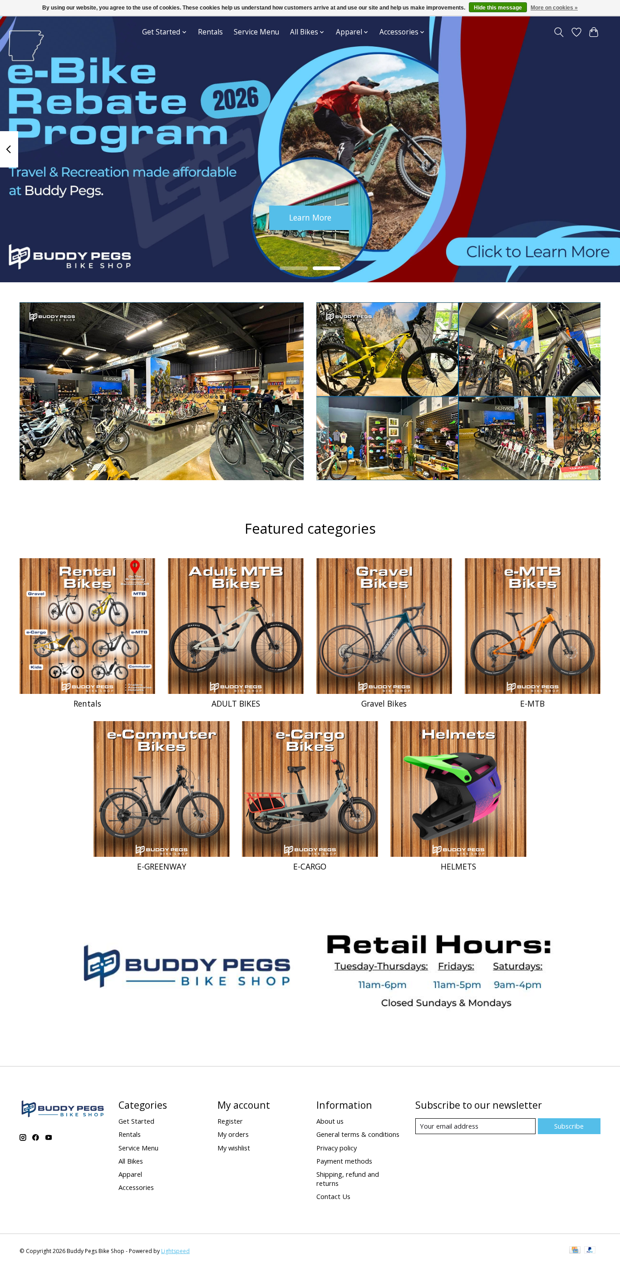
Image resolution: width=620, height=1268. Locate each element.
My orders (233, 1134)
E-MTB (532, 703)
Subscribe (569, 1125)
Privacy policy (336, 1147)
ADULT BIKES (236, 703)
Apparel (130, 1174)
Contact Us (333, 1196)
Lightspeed (175, 1251)
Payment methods (344, 1160)
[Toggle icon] (559, 32)
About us (330, 1120)
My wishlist (233, 1147)
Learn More (310, 217)
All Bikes (130, 1160)
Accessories (136, 1187)
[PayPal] (590, 1250)
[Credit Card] (575, 1250)
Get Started (136, 1120)
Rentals (210, 32)
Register (230, 1120)
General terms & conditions (357, 1134)
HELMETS (458, 866)
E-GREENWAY (161, 866)
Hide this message (498, 8)
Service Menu (256, 32)
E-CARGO (309, 866)
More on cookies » (554, 8)
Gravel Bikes (384, 703)
